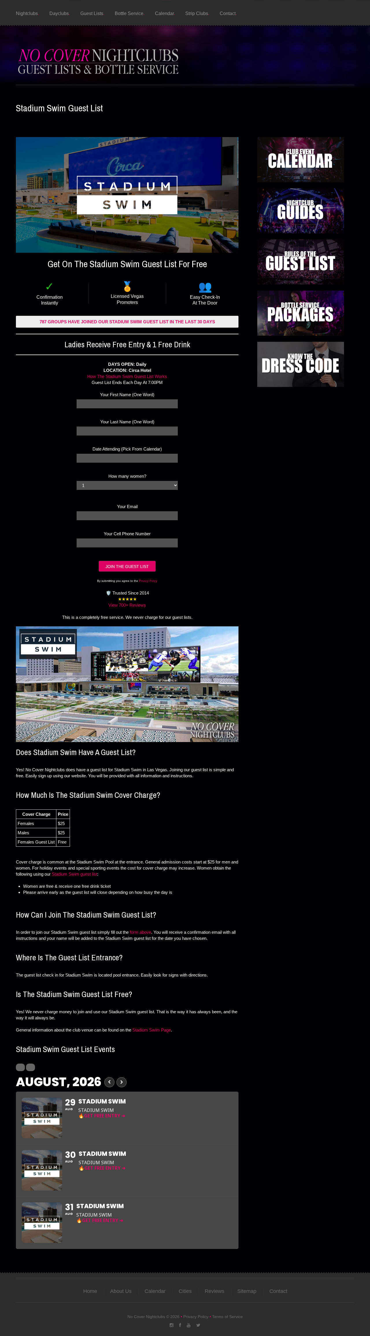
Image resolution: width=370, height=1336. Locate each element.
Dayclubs (59, 13)
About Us (121, 1291)
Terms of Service (227, 1316)
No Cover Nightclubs (146, 1316)
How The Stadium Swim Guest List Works (127, 376)
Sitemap (246, 1291)
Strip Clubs (196, 13)
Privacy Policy (148, 580)
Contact (228, 13)
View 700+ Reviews (127, 605)
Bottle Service (129, 13)
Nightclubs (27, 13)
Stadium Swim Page (151, 1029)
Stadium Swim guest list (74, 874)
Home (90, 1291)
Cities (185, 1291)
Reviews (214, 1291)
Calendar (164, 13)
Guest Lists (91, 13)
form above (140, 932)
